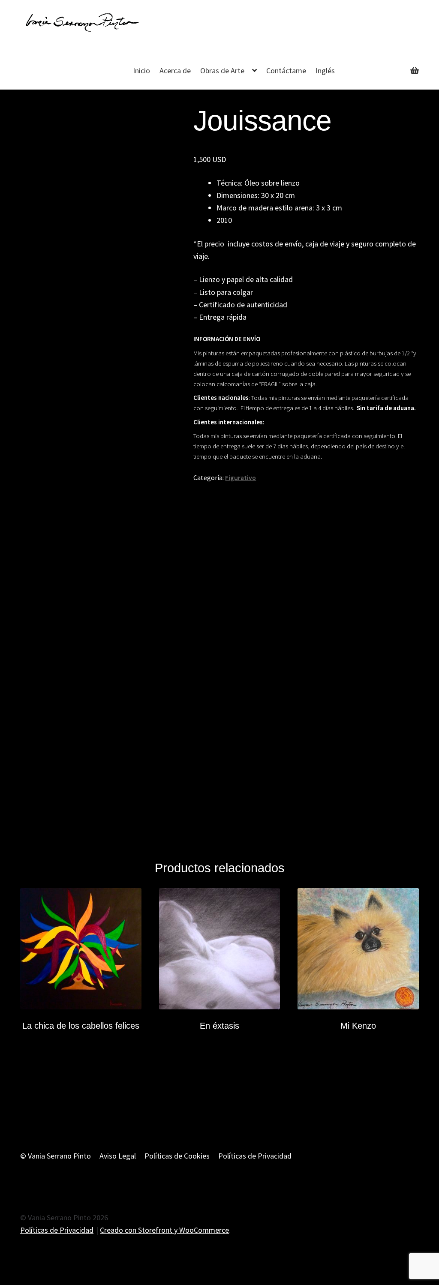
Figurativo (240, 478)
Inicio (141, 70)
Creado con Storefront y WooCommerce (164, 1230)
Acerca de (175, 70)
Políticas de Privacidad (255, 1156)
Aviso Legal (117, 1156)
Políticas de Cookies (177, 1156)
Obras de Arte (222, 70)
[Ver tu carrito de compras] (385, 64)
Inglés (325, 70)
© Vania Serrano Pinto (55, 1156)
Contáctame (286, 70)
